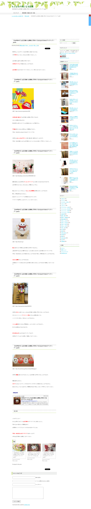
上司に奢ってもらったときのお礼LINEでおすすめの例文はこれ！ (73, 161)
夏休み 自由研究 (64, 217)
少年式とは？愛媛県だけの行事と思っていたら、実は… (73, 118)
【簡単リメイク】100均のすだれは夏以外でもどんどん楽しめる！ (73, 152)
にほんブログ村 (63, 54)
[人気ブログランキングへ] (63, 56)
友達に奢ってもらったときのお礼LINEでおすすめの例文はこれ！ (73, 109)
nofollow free (27, 504)
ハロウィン (63, 205)
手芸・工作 (35, 45)
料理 (62, 231)
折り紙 (62, 229)
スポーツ (63, 203)
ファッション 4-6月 (65, 210)
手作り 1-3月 (64, 220)
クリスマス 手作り (65, 202)
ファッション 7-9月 (65, 212)
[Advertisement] (45, 28)
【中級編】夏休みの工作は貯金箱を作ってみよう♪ (73, 74)
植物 (62, 236)
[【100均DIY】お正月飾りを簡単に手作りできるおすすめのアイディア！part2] (49, 447)
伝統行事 (63, 214)
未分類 (62, 234)
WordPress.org (64, 253)
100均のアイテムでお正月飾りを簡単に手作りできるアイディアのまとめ (34, 454)
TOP (17, 16)
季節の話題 (22, 45)
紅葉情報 (63, 241)
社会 (62, 239)
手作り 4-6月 (64, 224)
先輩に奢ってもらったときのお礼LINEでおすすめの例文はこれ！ (73, 83)
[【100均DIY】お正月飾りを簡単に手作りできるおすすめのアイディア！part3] (19, 447)
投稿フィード (63, 249)
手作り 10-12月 (29, 45)
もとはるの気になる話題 (22, 6)
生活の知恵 (63, 237)
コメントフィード (64, 251)
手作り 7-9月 (64, 226)
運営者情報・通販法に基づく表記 (28, 12)
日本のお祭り (63, 232)
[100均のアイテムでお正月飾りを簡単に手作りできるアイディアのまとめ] (34, 447)
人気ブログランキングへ (64, 57)
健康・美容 (63, 215)
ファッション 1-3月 (65, 207)
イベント (63, 200)
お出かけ (63, 198)
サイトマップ (16, 12)
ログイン (63, 248)
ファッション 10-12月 (65, 208)
